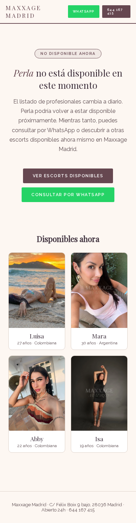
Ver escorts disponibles (68, 175)
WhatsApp (84, 11)
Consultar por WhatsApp (68, 194)
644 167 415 (115, 11)
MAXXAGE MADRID (23, 11)
